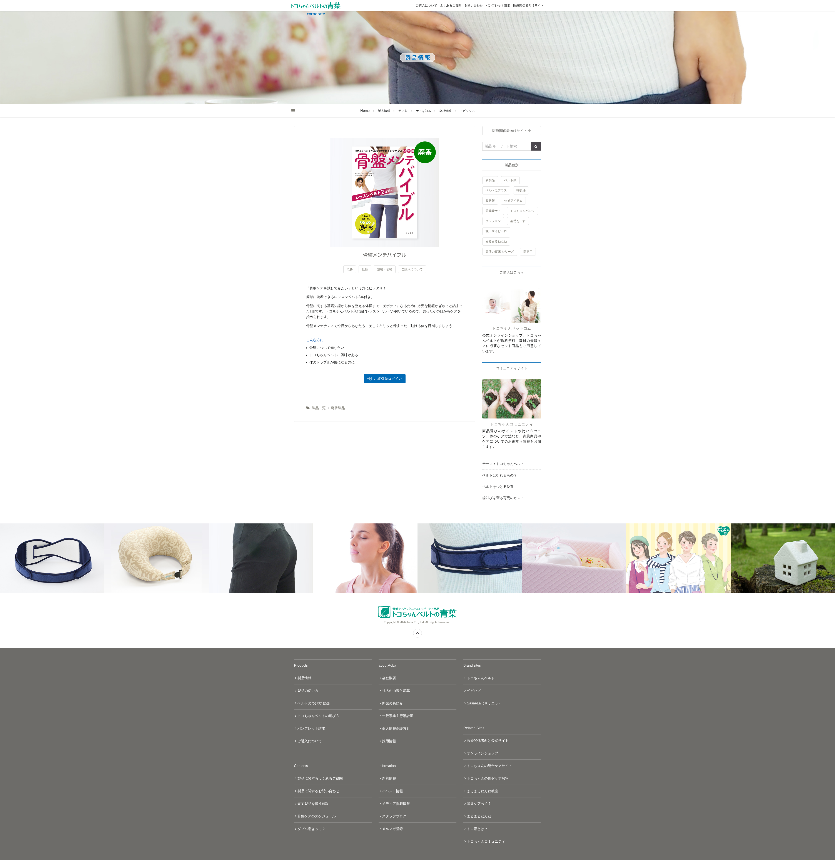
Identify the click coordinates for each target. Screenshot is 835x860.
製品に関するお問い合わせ (318, 791)
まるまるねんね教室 (482, 791)
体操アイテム (513, 200)
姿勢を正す (518, 221)
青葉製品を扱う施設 (313, 803)
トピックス (467, 111)
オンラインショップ (482, 753)
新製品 (490, 180)
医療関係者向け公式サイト (488, 740)
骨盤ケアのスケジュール (316, 816)
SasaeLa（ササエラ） (484, 703)
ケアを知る (423, 111)
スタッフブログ (394, 816)
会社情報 (445, 111)
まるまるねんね (496, 241)
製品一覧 (319, 408)
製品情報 (384, 111)
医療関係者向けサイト (528, 5)
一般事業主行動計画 (397, 716)
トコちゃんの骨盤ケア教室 (488, 778)
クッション (493, 221)
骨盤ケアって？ (479, 803)
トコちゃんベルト (481, 678)
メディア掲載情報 (396, 803)
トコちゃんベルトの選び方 (318, 716)
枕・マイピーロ (496, 231)
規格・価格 (384, 269)
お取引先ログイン (388, 378)
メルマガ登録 (392, 829)
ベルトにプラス (496, 190)
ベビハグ (474, 690)
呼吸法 (521, 190)
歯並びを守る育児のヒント (503, 498)
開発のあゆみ (392, 703)
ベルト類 (510, 180)
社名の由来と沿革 (396, 690)
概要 (350, 269)
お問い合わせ (473, 5)
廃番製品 (338, 408)
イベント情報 (392, 791)
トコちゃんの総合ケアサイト (489, 766)
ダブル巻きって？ (311, 829)
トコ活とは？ (477, 829)
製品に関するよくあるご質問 (320, 778)
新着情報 (389, 778)
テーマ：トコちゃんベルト (503, 464)
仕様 (365, 269)
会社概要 (389, 678)
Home (365, 111)
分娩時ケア (493, 211)
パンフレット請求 (498, 5)
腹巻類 (490, 200)
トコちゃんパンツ (522, 211)
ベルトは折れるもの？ (499, 475)
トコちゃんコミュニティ (486, 841)
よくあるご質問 (450, 5)
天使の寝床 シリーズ (500, 251)
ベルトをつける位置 (498, 486)
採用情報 (389, 741)
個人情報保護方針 (396, 728)
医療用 (528, 251)
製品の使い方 (307, 690)
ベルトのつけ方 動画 (313, 703)
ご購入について (426, 5)
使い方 (402, 111)
